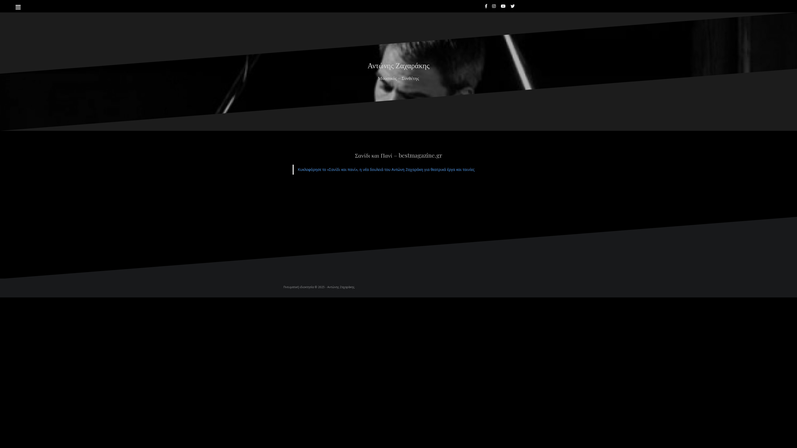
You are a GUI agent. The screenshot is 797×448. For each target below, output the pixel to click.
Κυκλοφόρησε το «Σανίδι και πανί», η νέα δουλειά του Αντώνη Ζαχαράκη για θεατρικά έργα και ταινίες (386, 169)
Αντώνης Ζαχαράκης (340, 287)
